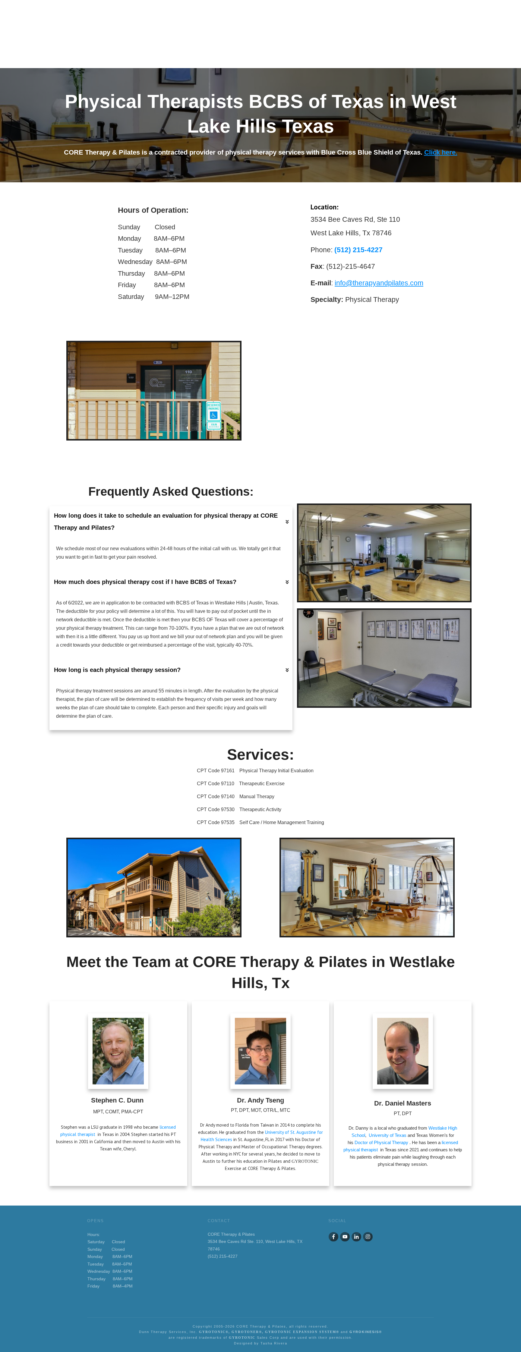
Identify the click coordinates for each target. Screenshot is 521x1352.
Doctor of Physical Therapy (381, 1142)
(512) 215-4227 (358, 250)
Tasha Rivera (273, 1343)
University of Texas (388, 1135)
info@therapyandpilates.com (379, 283)
